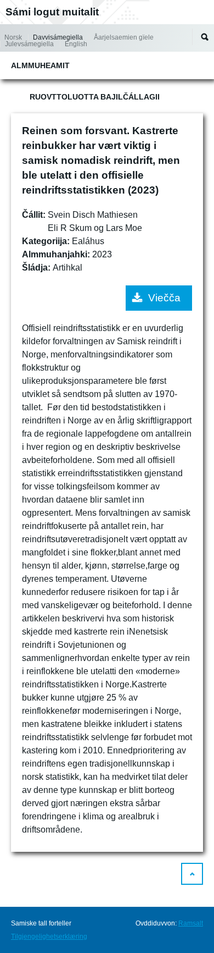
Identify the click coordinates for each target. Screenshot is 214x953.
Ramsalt (190, 923)
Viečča (164, 298)
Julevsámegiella (29, 44)
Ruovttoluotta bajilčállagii (95, 96)
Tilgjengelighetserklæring (49, 936)
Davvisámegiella (58, 37)
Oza (205, 37)
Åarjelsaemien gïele (124, 37)
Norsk (13, 37)
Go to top (192, 874)
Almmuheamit (40, 65)
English (76, 44)
